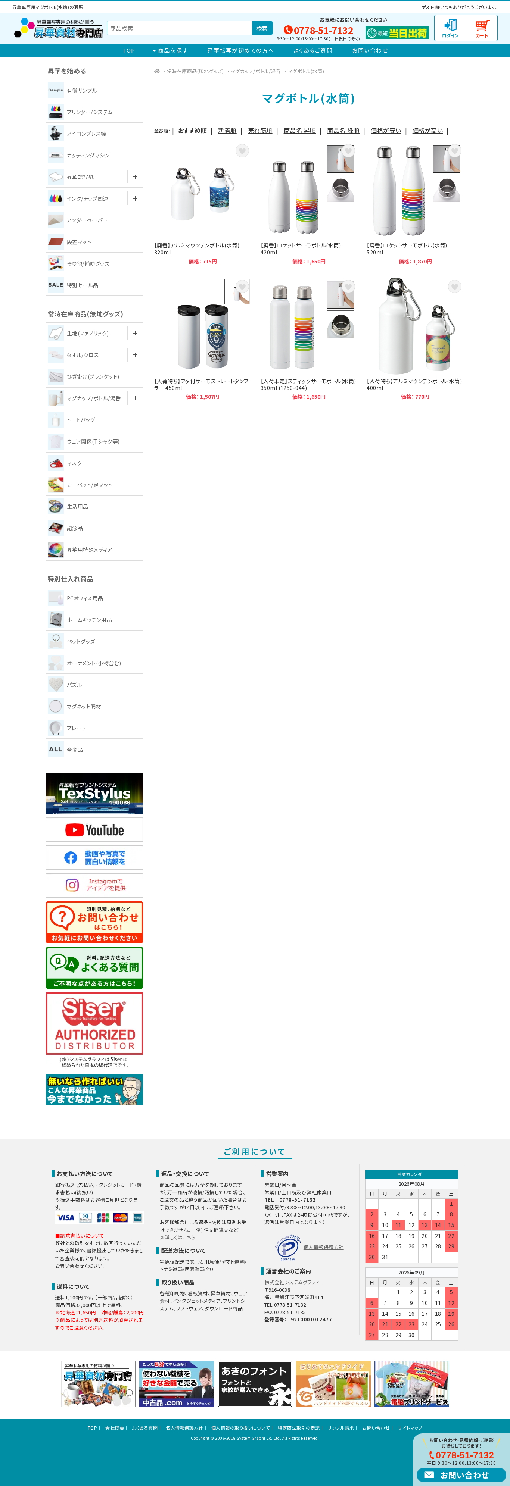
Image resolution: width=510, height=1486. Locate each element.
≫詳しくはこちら (178, 1237)
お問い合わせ (370, 50)
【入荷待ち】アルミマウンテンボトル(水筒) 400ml (415, 339)
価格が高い (428, 130)
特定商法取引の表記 (299, 1427)
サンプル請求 (341, 1427)
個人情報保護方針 (324, 1247)
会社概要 (114, 1427)
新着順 (227, 130)
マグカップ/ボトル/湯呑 (256, 71)
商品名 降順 (343, 130)
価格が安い (386, 130)
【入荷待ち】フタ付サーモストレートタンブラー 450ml (202, 339)
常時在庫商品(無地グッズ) (195, 71)
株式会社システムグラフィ (292, 1282)
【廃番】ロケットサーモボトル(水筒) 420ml (309, 203)
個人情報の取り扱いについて (240, 1427)
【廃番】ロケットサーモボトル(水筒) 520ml (415, 203)
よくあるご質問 (313, 50)
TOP (129, 50)
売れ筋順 (260, 130)
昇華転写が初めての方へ (240, 50)
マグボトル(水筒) (306, 71)
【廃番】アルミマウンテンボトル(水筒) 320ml (202, 203)
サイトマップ (410, 1427)
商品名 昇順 (300, 130)
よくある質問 (145, 1427)
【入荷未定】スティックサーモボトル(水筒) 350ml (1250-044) (309, 339)
